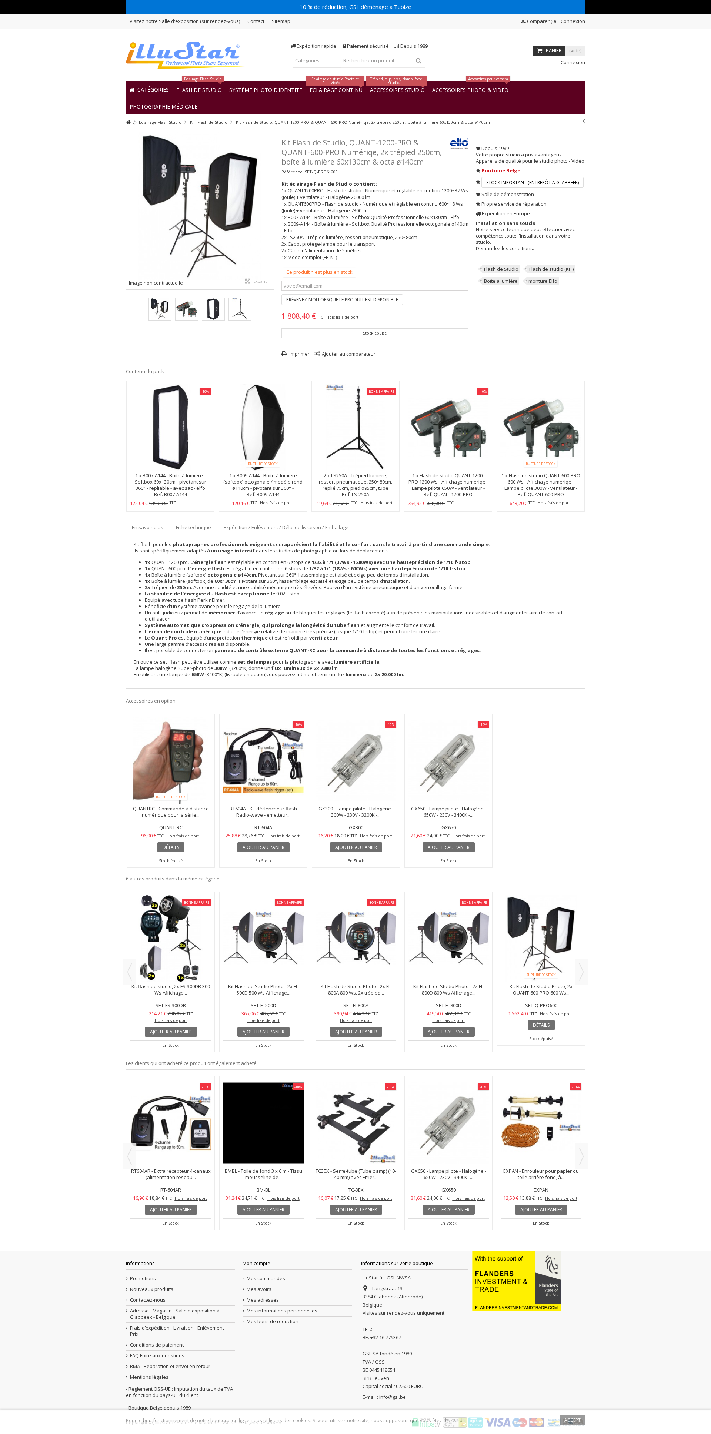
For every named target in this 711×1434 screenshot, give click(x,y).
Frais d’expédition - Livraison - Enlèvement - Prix (178, 1331)
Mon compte (256, 1263)
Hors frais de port (342, 317)
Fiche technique (193, 527)
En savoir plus (147, 527)
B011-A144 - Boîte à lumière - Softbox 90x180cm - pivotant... (356, 1109)
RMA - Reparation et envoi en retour (170, 1366)
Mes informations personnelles (282, 1311)
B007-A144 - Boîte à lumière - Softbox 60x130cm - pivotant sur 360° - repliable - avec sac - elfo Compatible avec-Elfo (170, 485)
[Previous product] (584, 121)
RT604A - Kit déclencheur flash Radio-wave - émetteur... (263, 811)
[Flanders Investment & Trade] (516, 1280)
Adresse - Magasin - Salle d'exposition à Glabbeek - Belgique (175, 1314)
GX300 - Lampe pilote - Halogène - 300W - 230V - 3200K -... (356, 811)
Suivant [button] (270, 211)
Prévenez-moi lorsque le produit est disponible (342, 299)
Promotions (143, 1278)
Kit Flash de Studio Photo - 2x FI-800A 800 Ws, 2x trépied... (448, 989)
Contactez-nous (148, 1300)
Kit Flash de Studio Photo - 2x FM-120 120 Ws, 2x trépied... (170, 989)
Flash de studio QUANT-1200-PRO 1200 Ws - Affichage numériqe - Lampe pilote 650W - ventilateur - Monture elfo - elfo (448, 485)
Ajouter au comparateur (348, 354)
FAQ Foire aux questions (157, 1355)
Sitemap (281, 21)
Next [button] (581, 972)
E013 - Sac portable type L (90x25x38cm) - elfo (541, 1109)
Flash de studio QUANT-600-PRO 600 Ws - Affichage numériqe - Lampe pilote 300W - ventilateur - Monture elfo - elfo (542, 485)
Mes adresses (263, 1300)
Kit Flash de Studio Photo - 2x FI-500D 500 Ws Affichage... (356, 989)
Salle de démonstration (507, 194)
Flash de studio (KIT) (551, 269)
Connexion (572, 21)
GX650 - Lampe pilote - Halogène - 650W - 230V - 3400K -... (448, 811)
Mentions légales (149, 1377)
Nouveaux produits (151, 1289)
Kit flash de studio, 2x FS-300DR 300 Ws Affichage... (263, 989)
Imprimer (299, 354)
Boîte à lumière (501, 281)
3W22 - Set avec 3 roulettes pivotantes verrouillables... (448, 1109)
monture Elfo (542, 281)
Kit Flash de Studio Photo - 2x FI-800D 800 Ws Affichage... (541, 989)
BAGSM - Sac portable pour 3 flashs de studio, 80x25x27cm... (263, 1109)
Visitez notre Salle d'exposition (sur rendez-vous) (185, 21)
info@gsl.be (392, 1397)
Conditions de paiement (157, 1345)
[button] (163, 106)
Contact (255, 21)
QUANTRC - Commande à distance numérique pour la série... (171, 811)
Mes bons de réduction (272, 1321)
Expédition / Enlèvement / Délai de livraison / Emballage (286, 527)
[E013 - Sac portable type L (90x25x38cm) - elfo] (541, 1091)
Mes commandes (266, 1278)
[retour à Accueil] (128, 122)
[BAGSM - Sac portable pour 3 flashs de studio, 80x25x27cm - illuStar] (263, 1091)
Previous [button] (129, 972)
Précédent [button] (130, 211)
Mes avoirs (259, 1289)
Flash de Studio (501, 269)
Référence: (292, 172)
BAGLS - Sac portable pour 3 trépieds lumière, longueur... (170, 1109)
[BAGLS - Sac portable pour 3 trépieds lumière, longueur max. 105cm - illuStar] (170, 1091)
